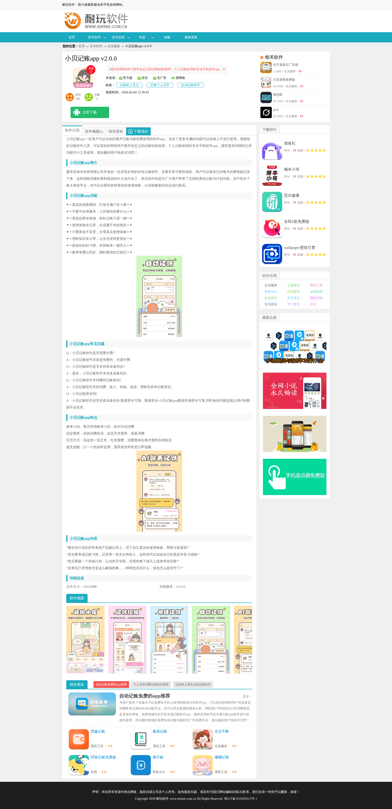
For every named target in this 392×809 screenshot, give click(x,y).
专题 (142, 37)
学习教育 (293, 304)
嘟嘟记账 (222, 757)
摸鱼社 (290, 143)
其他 (94, 772)
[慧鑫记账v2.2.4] (79, 739)
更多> (247, 696)
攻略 (167, 37)
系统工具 (97, 746)
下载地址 (141, 131)
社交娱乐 (271, 298)
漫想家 (277, 94)
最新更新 (191, 37)
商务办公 (159, 772)
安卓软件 (94, 37)
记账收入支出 (129, 85)
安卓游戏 (118, 37)
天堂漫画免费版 (284, 79)
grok (276, 109)
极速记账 (160, 731)
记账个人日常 (159, 85)
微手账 (158, 757)
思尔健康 (291, 195)
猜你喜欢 (116, 131)
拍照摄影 (293, 291)
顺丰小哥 (291, 169)
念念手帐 (222, 731)
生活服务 (114, 46)
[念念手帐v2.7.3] (202, 739)
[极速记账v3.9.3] (140, 739)
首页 (72, 37)
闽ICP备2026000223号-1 (240, 798)
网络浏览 (316, 298)
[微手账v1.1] (140, 765)
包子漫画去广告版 (285, 64)
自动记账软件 (190, 85)
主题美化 (293, 285)
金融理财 (316, 291)
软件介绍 (72, 130)
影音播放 (293, 298)
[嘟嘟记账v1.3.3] (202, 765)
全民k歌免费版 (296, 221)
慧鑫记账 (98, 731)
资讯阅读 (271, 304)
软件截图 (92, 131)
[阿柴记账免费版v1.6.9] (79, 765)
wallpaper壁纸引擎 (299, 247)
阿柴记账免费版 (103, 757)
